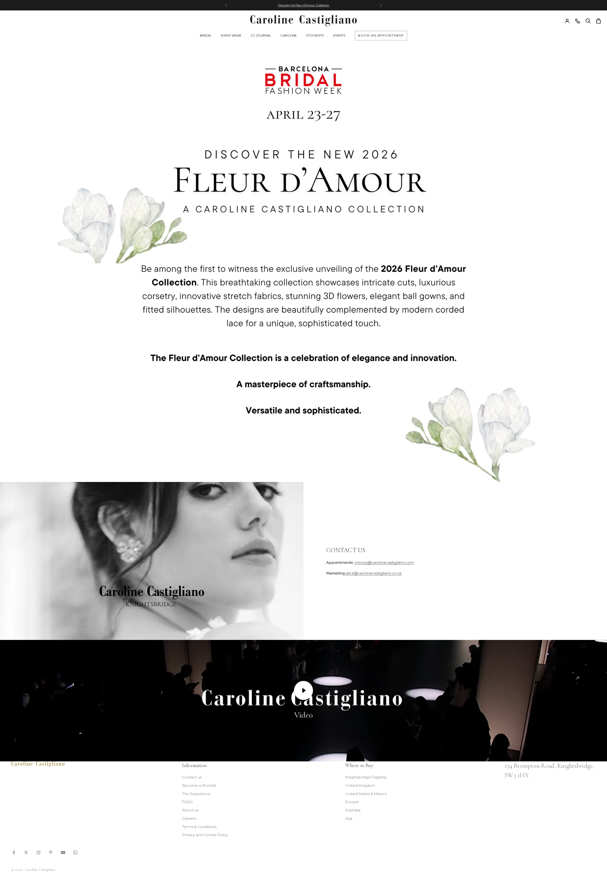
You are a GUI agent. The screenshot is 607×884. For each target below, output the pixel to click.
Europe (352, 802)
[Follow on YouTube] (63, 852)
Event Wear (231, 35)
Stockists (315, 35)
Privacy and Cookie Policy (205, 835)
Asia (348, 818)
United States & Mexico (366, 793)
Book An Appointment (381, 35)
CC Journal (261, 35)
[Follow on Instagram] (38, 852)
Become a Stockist (199, 785)
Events (339, 35)
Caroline (289, 35)
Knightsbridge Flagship (366, 777)
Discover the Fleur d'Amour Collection (303, 5)
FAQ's (187, 802)
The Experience (196, 793)
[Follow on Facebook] (13, 852)
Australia (352, 810)
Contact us (192, 777)
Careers (189, 818)
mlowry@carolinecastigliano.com (384, 562)
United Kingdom (360, 785)
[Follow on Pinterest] (50, 852)
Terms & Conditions (199, 826)
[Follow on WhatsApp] (75, 852)
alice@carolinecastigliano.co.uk (373, 573)
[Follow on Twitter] (26, 852)
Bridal (206, 35)
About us (190, 810)
